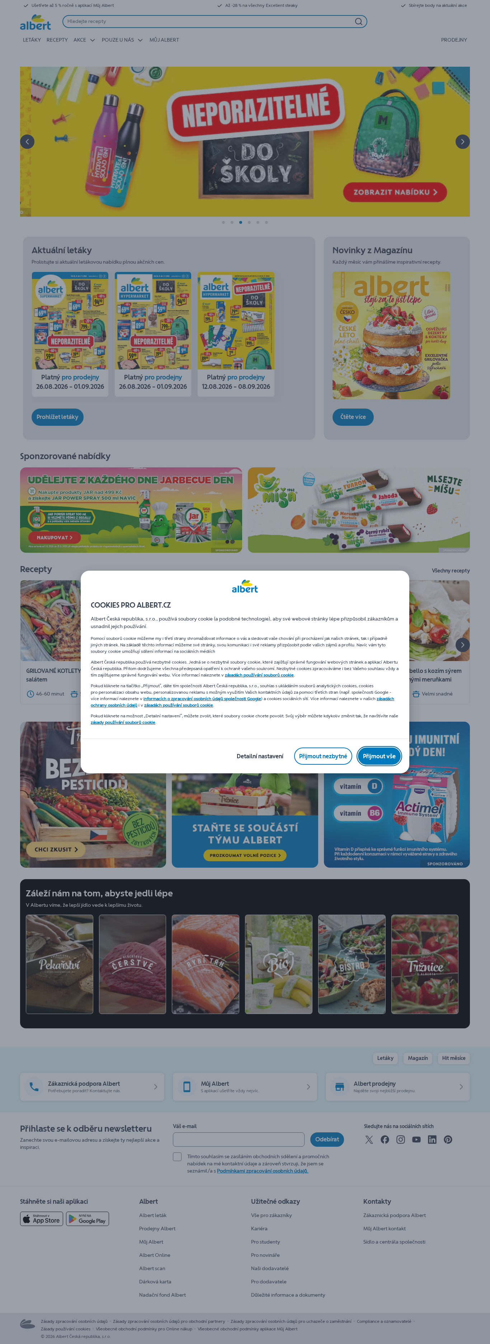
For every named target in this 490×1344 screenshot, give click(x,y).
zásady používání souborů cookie (123, 722)
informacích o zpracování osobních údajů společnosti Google (202, 698)
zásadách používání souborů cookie (259, 675)
